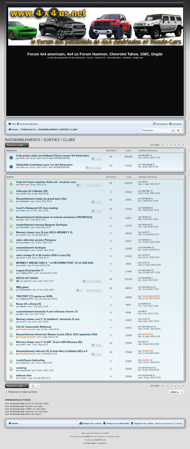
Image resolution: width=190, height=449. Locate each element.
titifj (21, 314)
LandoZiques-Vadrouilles (30, 360)
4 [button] (175, 145)
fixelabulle (24, 201)
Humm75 (146, 334)
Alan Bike (146, 191)
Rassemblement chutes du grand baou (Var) (41, 198)
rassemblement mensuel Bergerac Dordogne (41, 224)
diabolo (23, 306)
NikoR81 (146, 155)
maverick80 (25, 290)
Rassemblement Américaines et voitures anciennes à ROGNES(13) (54, 217)
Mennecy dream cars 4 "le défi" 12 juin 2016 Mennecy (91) (49, 342)
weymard (146, 224)
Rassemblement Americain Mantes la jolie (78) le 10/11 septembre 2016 (56, 334)
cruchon (146, 360)
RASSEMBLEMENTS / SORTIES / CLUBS (40, 140)
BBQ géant (22, 287)
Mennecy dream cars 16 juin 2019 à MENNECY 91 (44, 232)
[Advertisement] (95, 88)
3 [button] (170, 145)
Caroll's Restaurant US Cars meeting (37, 208)
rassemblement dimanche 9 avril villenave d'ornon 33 (47, 311)
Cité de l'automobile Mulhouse (33, 326)
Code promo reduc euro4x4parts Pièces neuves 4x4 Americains (52, 155)
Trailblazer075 (26, 273)
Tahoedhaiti (147, 164)
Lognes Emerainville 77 (29, 270)
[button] (183, 145)
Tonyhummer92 (149, 296)
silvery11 (28, 281)
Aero (83, 433)
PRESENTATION (62, 158)
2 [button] (166, 145)
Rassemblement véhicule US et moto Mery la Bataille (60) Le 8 (51, 351)
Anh (143, 182)
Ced (22, 158)
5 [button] (179, 145)
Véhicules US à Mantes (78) (31, 191)
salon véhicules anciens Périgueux (36, 240)
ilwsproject (146, 270)
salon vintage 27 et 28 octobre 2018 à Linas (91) (43, 255)
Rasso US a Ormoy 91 (28, 304)
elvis (144, 342)
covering (21, 367)
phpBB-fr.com (100, 440)
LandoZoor (25, 363)
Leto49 (23, 194)
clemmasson (147, 287)
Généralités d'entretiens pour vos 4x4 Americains (44, 164)
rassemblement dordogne (31, 247)
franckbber (25, 227)
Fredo (22, 210)
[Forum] (97, 29)
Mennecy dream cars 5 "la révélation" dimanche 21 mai (47, 319)
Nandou (145, 217)
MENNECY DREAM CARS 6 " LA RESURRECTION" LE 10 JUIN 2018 (54, 262)
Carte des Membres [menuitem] (29, 124)
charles (23, 378)
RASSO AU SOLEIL (27, 278)
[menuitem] (12, 124)
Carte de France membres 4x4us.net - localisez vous (46, 182)
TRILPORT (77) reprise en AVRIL (34, 296)
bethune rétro (24, 375)
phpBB (86, 436)
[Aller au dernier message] (151, 155)
